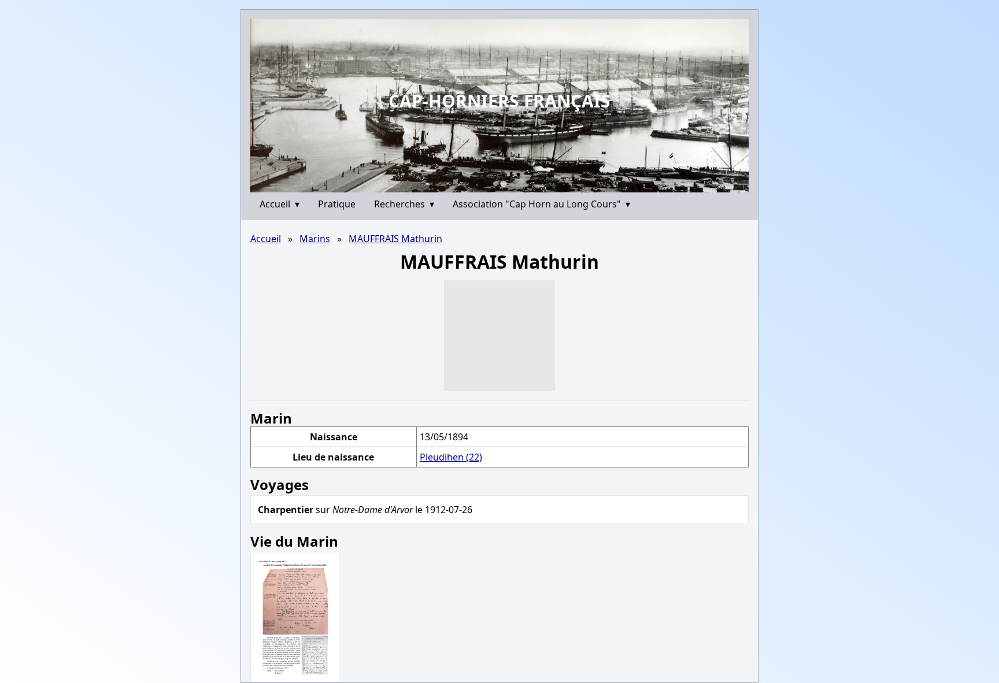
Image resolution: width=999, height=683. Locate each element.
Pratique (337, 204)
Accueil (279, 204)
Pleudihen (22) (451, 457)
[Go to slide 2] (503, 183)
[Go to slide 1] (495, 183)
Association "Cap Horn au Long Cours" (541, 204)
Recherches (404, 204)
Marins (314, 238)
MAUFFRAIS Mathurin (395, 238)
